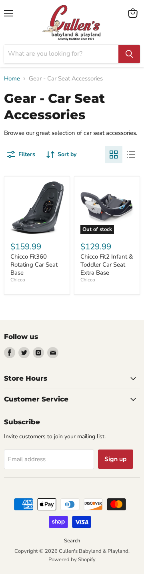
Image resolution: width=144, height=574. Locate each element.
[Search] (129, 54)
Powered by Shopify (72, 559)
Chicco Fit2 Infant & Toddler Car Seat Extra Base (106, 264)
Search (72, 540)
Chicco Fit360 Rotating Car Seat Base (34, 264)
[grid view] (113, 154)
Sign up (115, 459)
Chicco (17, 280)
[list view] (131, 154)
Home (12, 78)
